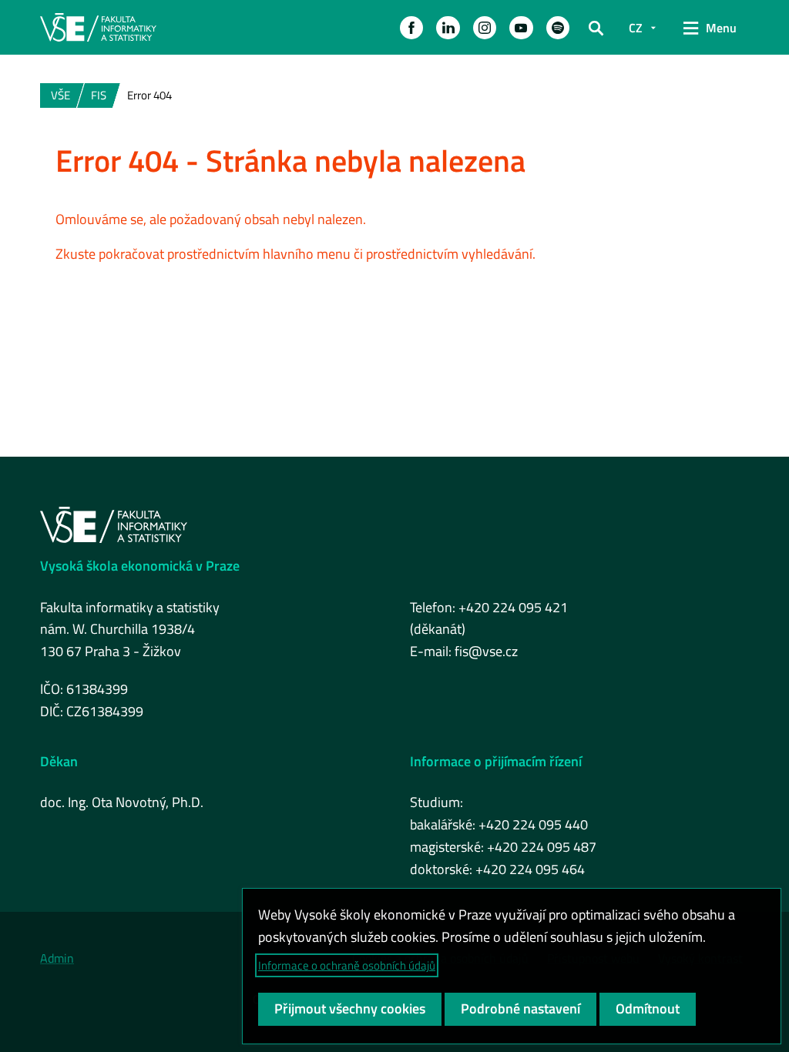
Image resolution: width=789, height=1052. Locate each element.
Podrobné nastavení (520, 1008)
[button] (411, 27)
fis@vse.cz (486, 651)
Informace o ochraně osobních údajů (346, 965)
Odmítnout (648, 1008)
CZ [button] (636, 27)
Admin (57, 958)
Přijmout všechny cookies (349, 1008)
